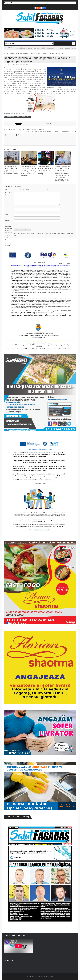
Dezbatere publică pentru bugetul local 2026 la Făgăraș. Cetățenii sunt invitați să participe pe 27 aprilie (11, 170)
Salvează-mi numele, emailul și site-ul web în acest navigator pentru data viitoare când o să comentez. (8, 235)
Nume (7, 209)
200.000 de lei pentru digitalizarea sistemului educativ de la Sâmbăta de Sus (49, 132)
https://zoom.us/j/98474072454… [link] (33, 85)
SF (14, 64)
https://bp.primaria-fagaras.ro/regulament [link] (52, 87)
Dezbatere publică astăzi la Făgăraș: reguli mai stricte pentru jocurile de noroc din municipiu (45, 170)
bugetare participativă (9, 116)
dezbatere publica (21, 116)
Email (7, 214)
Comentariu (8, 194)
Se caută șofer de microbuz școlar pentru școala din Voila (25, 129)
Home (6, 53)
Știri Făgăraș (14, 53)
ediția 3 (28, 116)
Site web (7, 220)
